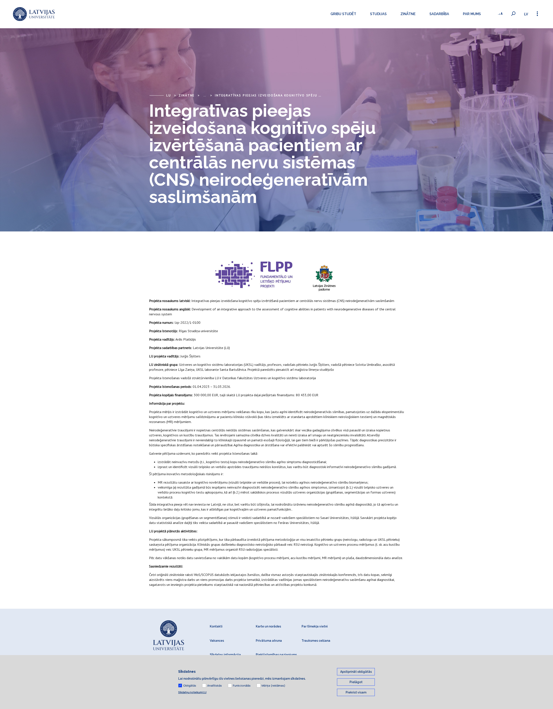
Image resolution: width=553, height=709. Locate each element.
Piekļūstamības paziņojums (276, 654)
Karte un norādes (268, 626)
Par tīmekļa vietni (315, 626)
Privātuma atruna (269, 640)
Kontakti (216, 626)
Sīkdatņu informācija (225, 654)
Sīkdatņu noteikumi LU (192, 692)
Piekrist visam (356, 692)
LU (168, 95)
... (204, 95)
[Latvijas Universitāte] (34, 14)
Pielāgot (356, 682)
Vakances (217, 640)
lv (526, 14)
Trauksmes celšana (316, 640)
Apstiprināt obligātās (356, 671)
